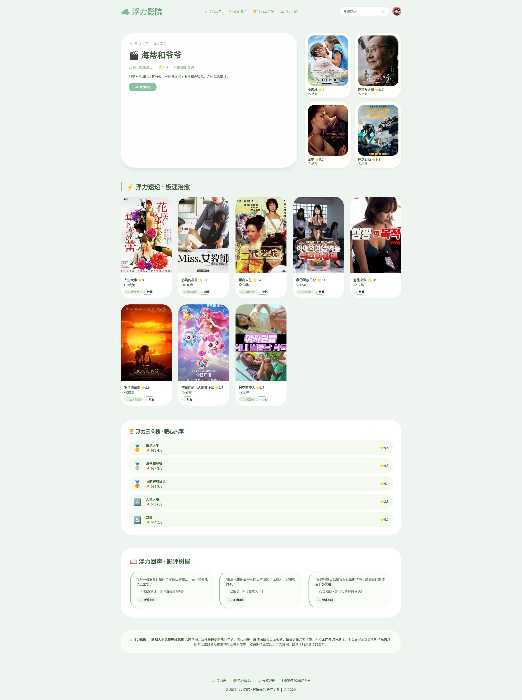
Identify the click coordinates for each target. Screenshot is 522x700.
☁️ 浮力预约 (142, 87)
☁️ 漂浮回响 (146, 600)
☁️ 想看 (147, 291)
